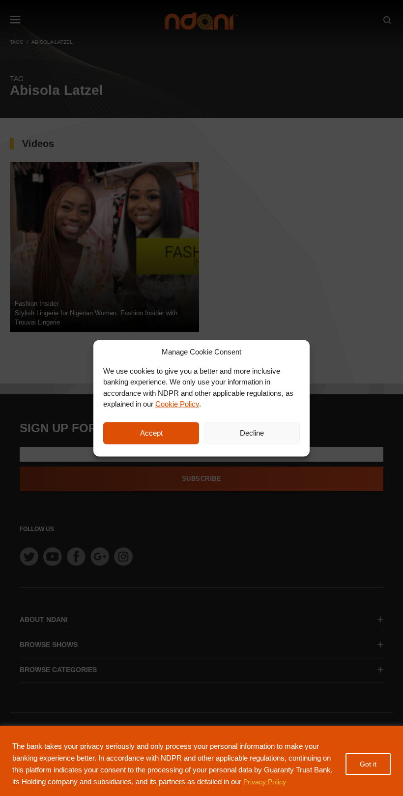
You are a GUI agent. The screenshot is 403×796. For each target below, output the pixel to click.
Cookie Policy (177, 404)
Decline (252, 433)
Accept (151, 433)
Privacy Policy (264, 782)
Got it (368, 764)
